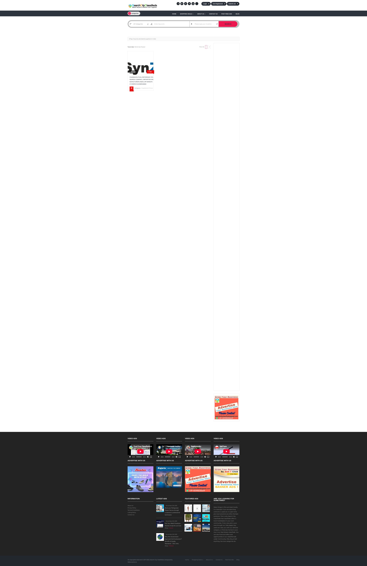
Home (174, 14)
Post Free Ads (226, 14)
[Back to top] (360, 554)
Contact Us (213, 14)
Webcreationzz (132, 562)
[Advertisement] (226, 73)
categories (134, 13)
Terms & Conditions (134, 510)
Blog (237, 14)
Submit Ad (232, 3)
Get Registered (218, 3)
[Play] (130, 457)
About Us (200, 14)
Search (228, 24)
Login (205, 3)
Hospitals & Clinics (147, 88)
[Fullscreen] (151, 457)
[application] (140, 451)
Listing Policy (132, 512)
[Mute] (148, 457)
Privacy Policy (132, 508)
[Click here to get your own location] (216, 24)
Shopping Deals (186, 14)
